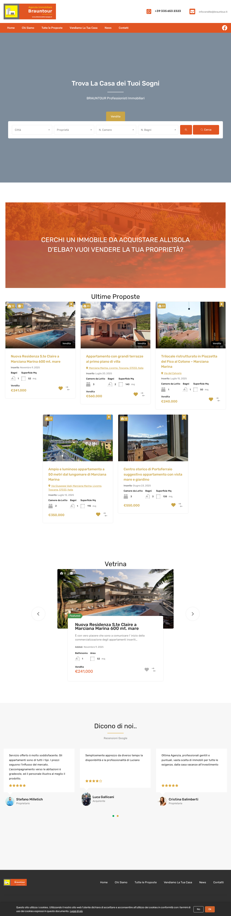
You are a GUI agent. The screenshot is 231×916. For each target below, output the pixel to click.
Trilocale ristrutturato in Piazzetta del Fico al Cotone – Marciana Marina (189, 361)
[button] (113, 816)
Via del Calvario (173, 373)
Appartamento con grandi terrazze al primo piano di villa (114, 359)
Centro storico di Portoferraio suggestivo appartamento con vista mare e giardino (153, 474)
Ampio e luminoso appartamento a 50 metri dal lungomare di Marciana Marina (77, 474)
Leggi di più (76, 911)
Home (11, 27)
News (108, 27)
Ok (209, 909)
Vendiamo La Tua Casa (83, 27)
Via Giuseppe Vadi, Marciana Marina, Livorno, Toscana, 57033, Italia (75, 487)
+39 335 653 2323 (168, 11)
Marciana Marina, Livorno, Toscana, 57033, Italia (115, 368)
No (198, 909)
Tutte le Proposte (52, 27)
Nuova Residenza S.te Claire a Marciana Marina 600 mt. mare (35, 359)
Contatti (123, 27)
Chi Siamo (28, 27)
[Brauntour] (30, 11)
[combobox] (32, 130)
